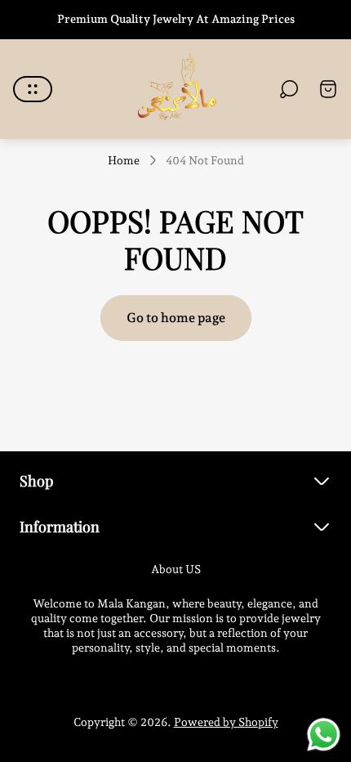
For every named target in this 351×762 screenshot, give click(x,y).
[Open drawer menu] (32, 89)
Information (60, 526)
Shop (36, 480)
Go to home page (176, 317)
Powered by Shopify (226, 721)
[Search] (289, 89)
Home (124, 160)
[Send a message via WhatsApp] (323, 734)
